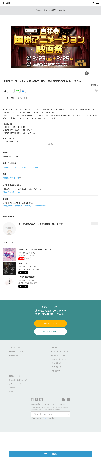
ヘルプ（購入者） (56, 363)
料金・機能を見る (50, 331)
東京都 (93, 85)
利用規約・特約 (14, 376)
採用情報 (12, 392)
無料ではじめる (50, 323)
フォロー (94, 223)
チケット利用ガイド (16, 352)
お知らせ (53, 348)
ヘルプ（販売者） (56, 367)
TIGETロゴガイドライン (59, 359)
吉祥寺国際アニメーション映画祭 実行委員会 (21, 167)
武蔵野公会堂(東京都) (11, 178)
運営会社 (12, 388)
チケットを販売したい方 (59, 352)
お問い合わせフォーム (11, 192)
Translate (51, 418)
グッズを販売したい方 (58, 355)
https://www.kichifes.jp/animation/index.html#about (24, 206)
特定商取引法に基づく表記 (18, 380)
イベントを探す (14, 348)
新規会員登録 (14, 355)
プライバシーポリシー (17, 384)
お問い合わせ (55, 371)
